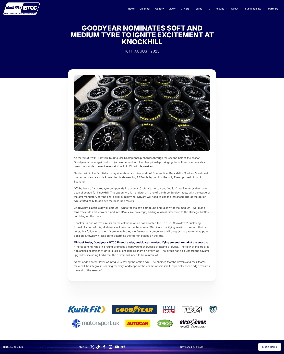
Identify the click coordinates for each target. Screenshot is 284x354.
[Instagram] (110, 347)
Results (219, 8)
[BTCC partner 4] (192, 309)
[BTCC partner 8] (164, 323)
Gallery (159, 8)
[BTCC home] (21, 8)
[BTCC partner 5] (213, 309)
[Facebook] (104, 347)
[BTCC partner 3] (169, 309)
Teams (198, 8)
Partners (273, 8)
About (234, 8)
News (131, 8)
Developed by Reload (191, 346)
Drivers (185, 8)
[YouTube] (117, 347)
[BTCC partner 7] (137, 323)
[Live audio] (123, 347)
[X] (92, 347)
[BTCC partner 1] (86, 309)
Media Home (269, 346)
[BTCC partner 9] (193, 323)
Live (171, 8)
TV (209, 8)
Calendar (145, 8)
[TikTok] (98, 347)
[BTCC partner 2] (134, 309)
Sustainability (253, 8)
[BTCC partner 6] (96, 323)
